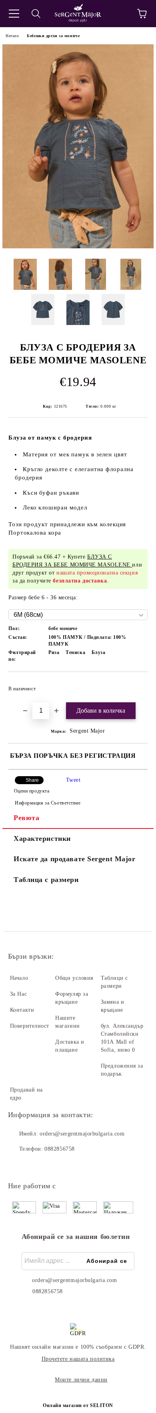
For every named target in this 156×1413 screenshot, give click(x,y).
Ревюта (26, 818)
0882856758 (59, 1149)
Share (32, 780)
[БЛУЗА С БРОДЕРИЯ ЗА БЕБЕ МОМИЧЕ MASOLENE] (78, 247)
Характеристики (42, 838)
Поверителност (29, 1026)
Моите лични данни (81, 1380)
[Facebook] (18, 1165)
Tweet (73, 780)
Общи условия (74, 978)
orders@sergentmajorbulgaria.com (82, 1134)
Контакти (22, 1010)
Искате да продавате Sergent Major (74, 859)
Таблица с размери (46, 880)
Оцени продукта (31, 791)
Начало (12, 36)
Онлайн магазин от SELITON (78, 1405)
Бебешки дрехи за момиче (53, 36)
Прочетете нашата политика (78, 1359)
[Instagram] (36, 1165)
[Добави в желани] (136, 685)
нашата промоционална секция (97, 573)
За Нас (18, 994)
